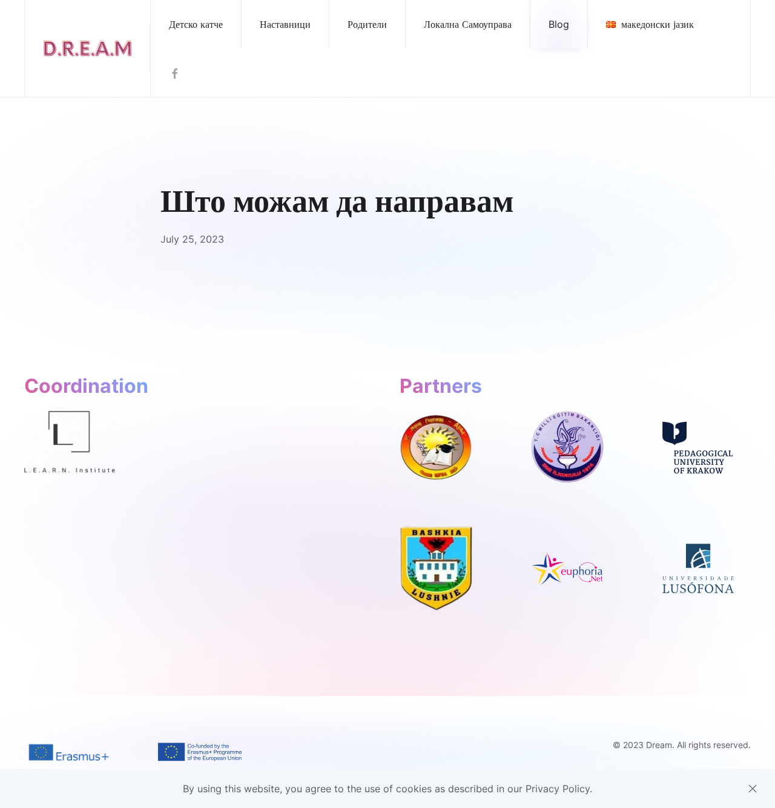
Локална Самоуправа (468, 24)
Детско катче (196, 24)
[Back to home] (87, 48)
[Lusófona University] (698, 568)
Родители (367, 24)
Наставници (285, 24)
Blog (559, 24)
